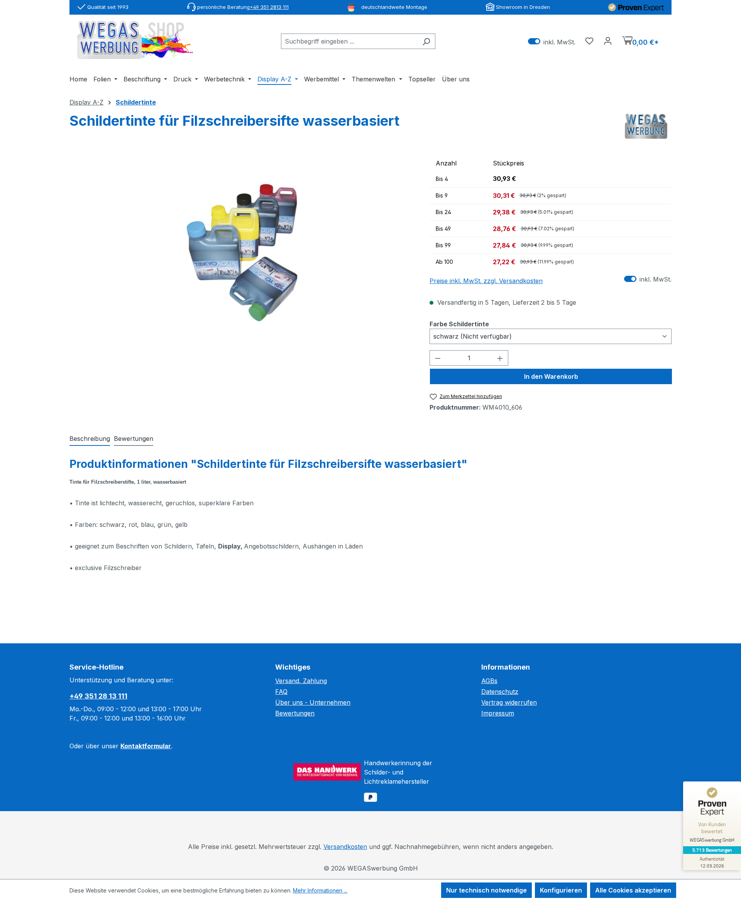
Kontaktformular (145, 746)
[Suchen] (426, 41)
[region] (242, 238)
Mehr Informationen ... (320, 890)
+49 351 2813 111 (269, 7)
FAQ (281, 691)
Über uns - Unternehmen (312, 702)
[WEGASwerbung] (646, 126)
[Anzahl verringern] (438, 358)
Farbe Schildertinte (459, 324)
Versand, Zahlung (301, 681)
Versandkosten (345, 846)
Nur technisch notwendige (486, 890)
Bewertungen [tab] (133, 438)
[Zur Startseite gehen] (135, 40)
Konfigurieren (561, 890)
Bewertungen (295, 713)
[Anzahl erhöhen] (500, 358)
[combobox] (349, 41)
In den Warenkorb (551, 376)
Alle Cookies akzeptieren (633, 890)
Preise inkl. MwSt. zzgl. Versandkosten (486, 281)
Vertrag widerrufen (509, 702)
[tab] (89, 439)
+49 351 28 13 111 (98, 696)
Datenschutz (499, 691)
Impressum (497, 713)
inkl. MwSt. (551, 41)
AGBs (489, 681)
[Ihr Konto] (608, 40)
